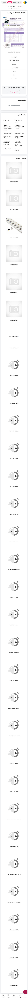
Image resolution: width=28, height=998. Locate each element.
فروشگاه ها (19, 997)
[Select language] (25, 992)
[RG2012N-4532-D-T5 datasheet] (14, 533)
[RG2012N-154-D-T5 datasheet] (14, 312)
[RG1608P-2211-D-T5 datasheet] (14, 589)
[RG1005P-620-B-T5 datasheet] (14, 256)
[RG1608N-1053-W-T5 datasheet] (14, 616)
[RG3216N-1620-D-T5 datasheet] (14, 755)
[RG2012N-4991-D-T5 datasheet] (14, 339)
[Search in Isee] (20, 2)
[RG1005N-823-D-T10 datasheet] (14, 506)
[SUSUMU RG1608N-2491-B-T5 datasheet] (14, 810)
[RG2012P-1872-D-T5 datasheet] (14, 783)
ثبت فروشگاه (14, 997)
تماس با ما (3, 997)
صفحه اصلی (19, 6)
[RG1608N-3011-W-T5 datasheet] (14, 395)
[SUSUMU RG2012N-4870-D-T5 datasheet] (14, 727)
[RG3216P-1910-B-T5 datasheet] (14, 450)
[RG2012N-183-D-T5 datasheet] (14, 284)
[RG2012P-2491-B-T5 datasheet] (14, 367)
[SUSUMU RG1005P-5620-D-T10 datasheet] (14, 866)
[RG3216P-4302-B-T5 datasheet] (14, 228)
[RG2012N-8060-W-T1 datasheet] (14, 977)
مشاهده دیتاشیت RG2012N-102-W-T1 (13, 88)
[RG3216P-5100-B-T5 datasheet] (14, 478)
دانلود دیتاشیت (11, 6)
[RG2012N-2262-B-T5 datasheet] (14, 672)
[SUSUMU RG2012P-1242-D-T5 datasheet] (14, 894)
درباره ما (8, 997)
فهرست (25, 997)
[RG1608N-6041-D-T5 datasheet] (14, 422)
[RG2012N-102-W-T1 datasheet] (14, 173)
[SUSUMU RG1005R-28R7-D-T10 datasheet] (14, 700)
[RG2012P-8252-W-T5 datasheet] (14, 838)
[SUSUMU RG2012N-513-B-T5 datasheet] (14, 561)
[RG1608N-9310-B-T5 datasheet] (14, 921)
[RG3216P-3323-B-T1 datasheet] (14, 201)
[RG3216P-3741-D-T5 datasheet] (14, 949)
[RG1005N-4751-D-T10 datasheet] (14, 644)
